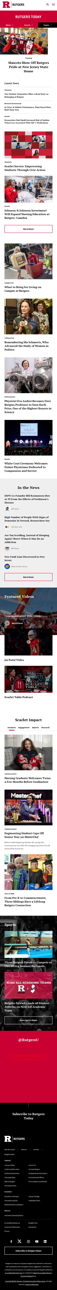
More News (28, 229)
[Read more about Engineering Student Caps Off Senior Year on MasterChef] (28, 809)
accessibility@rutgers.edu (14, 1273)
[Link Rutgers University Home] (22, 4)
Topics (46, 25)
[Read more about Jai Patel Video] (28, 641)
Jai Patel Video (14, 660)
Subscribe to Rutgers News (28, 1250)
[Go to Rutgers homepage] (15, 1139)
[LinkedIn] (45, 1241)
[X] (19, 1241)
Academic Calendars (12, 1196)
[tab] (12, 728)
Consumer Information (12, 1227)
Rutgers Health (9, 1154)
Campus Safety (10, 1165)
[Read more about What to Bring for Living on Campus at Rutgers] (28, 262)
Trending (28, 58)
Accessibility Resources (12, 1223)
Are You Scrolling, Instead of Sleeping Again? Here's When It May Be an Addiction (27, 539)
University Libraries (11, 1201)
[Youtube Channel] (36, 1241)
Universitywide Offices (36, 1177)
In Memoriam (9, 338)
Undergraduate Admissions (37, 1173)
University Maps (10, 1177)
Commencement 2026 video (23, 616)
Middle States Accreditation (14, 1205)
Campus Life (9, 283)
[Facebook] (11, 1241)
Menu (8, 25)
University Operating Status (14, 1215)
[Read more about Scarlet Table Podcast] (28, 679)
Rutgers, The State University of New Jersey (31, 1281)
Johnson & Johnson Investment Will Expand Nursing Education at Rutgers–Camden (27, 214)
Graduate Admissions (12, 1173)
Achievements (10, 397)
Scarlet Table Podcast (19, 697)
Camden (36, 1149)
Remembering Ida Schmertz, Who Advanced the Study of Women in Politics (27, 345)
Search (27, 25)
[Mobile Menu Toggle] (53, 5)
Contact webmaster (31, 1284)
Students (8, 90)
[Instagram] (28, 1241)
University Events (10, 1186)
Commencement (11, 774)
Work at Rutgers (10, 1182)
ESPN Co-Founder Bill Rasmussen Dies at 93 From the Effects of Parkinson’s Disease (27, 499)
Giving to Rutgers (34, 1169)
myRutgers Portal (34, 1201)
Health (7, 116)
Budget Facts (32, 1223)
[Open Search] (48, 5)
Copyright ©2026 (10, 1281)
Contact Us (32, 1165)
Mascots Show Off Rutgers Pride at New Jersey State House (28, 67)
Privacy (7, 1231)
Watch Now (17, 623)
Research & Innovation (13, 103)
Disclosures (32, 1227)
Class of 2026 (9, 894)
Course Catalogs (33, 1196)
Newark (24, 1149)
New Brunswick (10, 1149)
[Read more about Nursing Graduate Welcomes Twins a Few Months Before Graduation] (28, 754)
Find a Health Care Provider (37, 1182)
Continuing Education (12, 1169)
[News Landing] (28, 17)
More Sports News (28, 1020)
